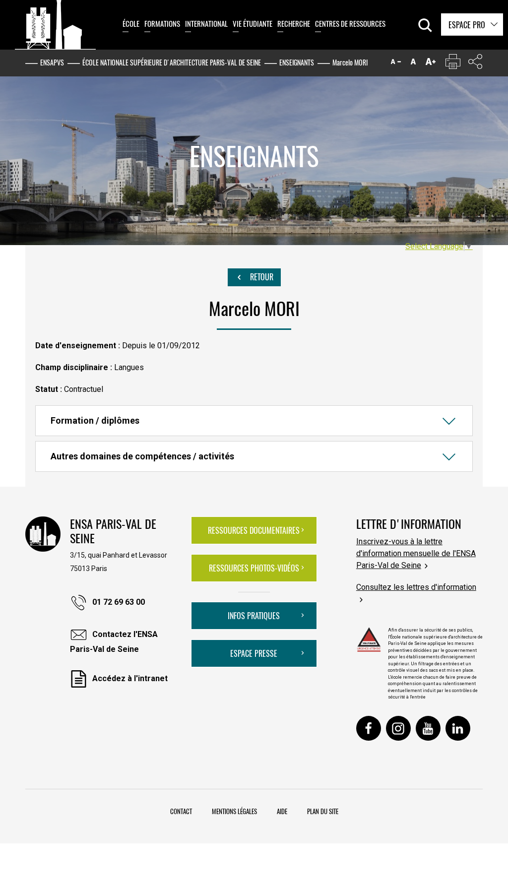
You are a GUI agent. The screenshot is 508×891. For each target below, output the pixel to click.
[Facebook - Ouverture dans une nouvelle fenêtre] (368, 728)
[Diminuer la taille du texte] (395, 64)
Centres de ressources (350, 23)
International (206, 23)
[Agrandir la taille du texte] (430, 64)
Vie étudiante (252, 23)
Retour (260, 277)
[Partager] (475, 64)
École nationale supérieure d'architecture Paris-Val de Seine (171, 62)
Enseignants (296, 62)
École (131, 23)
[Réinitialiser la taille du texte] (413, 64)
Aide (282, 811)
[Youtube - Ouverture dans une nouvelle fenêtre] (428, 728)
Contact (181, 811)
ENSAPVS (52, 62)
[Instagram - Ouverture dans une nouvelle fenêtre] (398, 728)
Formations (162, 23)
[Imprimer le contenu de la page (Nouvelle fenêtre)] (452, 64)
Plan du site (322, 811)
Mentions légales (234, 811)
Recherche (293, 23)
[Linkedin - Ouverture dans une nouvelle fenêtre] (457, 728)
